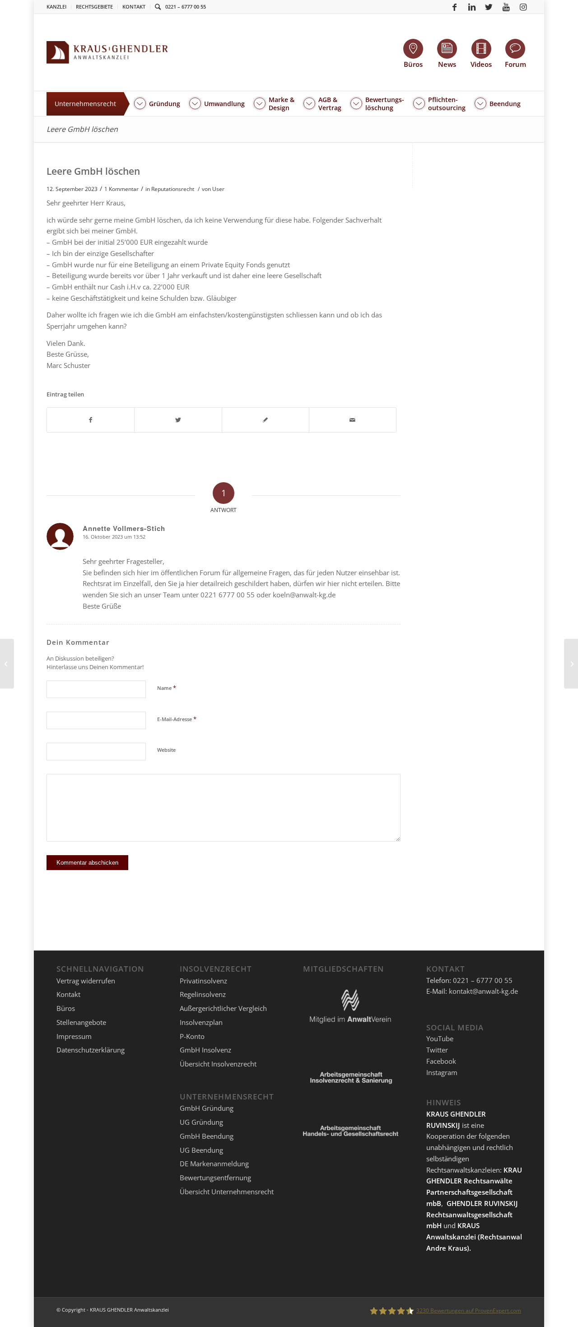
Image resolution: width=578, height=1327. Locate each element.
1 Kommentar (121, 189)
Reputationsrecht (172, 189)
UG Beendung (201, 1150)
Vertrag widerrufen (85, 980)
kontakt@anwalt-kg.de (483, 991)
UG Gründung (201, 1122)
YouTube (439, 1038)
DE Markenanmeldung (214, 1163)
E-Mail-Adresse (176, 719)
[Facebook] (454, 6)
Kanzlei (56, 6)
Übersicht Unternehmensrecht (227, 1191)
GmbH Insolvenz (205, 1049)
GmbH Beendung (206, 1136)
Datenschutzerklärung (90, 1049)
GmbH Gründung (206, 1108)
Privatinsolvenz (203, 980)
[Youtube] (506, 6)
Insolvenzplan (201, 1022)
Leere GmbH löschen (82, 129)
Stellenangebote (81, 1022)
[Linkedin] (471, 6)
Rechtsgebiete (94, 6)
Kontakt (133, 6)
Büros (65, 1008)
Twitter (437, 1049)
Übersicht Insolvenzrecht (218, 1063)
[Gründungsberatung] (7, 664)
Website (166, 749)
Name (166, 688)
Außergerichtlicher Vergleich (223, 1008)
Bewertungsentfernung (215, 1177)
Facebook (441, 1061)
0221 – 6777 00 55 (185, 6)
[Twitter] (489, 6)
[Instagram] (523, 6)
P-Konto (192, 1036)
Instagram (441, 1072)
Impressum (74, 1036)
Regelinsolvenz (203, 994)
